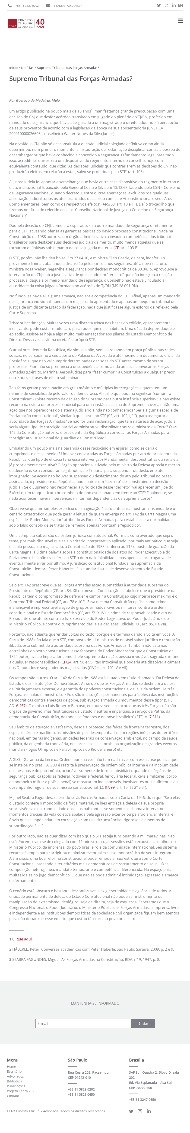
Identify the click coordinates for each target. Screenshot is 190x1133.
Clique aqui (22, 939)
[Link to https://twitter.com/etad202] (159, 5)
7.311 (154, 716)
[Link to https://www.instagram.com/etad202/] (166, 5)
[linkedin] (149, 1111)
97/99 (110, 787)
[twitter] (131, 1111)
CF (117, 247)
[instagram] (140, 1111)
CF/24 (66, 662)
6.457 (20, 705)
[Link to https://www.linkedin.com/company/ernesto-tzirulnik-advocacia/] (174, 5)
